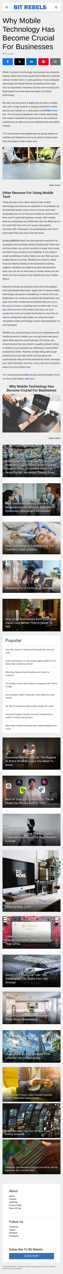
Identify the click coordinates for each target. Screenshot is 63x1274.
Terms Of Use (15, 1208)
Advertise (13, 1202)
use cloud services (12, 309)
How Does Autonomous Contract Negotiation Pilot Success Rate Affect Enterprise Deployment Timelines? (30, 507)
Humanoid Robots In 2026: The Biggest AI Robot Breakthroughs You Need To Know (30, 761)
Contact (12, 1199)
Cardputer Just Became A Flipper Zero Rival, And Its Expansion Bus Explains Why (31, 1169)
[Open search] (58, 6)
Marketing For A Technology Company (30, 588)
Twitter (12, 1230)
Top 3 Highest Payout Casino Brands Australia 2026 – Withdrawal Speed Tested (28, 1096)
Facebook (13, 1227)
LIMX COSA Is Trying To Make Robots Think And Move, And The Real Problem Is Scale (31, 837)
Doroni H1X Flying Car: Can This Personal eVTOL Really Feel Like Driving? (26, 978)
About (12, 1196)
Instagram (14, 1236)
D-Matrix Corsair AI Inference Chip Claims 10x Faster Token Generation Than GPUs (29, 940)
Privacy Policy (15, 1205)
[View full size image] (31, 163)
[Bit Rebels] (28, 9)
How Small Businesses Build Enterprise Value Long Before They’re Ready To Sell (30, 622)
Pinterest (13, 1233)
